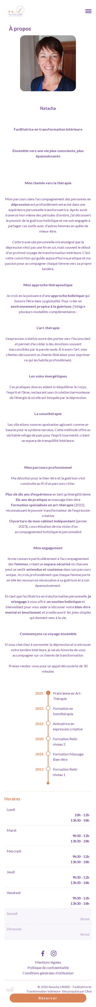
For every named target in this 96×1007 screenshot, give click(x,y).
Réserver (48, 998)
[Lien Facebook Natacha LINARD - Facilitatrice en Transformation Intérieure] (42, 953)
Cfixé (88, 991)
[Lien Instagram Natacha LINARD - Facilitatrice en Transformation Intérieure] (53, 953)
